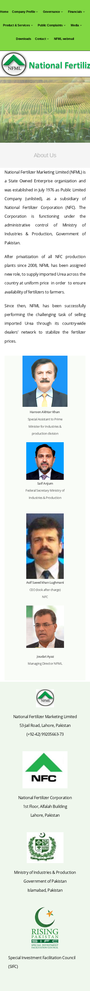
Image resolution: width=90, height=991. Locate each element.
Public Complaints (50, 25)
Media (75, 25)
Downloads (23, 39)
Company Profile (23, 12)
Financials (75, 12)
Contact (40, 39)
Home (4, 12)
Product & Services (16, 25)
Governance (51, 12)
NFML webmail (64, 39)
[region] (45, 110)
